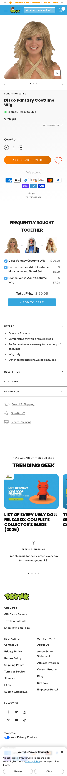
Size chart (11, 381)
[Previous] (5, 84)
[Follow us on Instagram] (24, 712)
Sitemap (9, 678)
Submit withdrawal (16, 691)
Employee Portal (47, 689)
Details (9, 326)
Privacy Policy (13, 651)
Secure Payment (21, 422)
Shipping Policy (14, 665)
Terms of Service (14, 671)
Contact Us (11, 645)
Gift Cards (10, 608)
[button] (61, 10)
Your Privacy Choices (23, 737)
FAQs (7, 685)
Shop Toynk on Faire (17, 628)
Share (31, 193)
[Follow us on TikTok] (24, 720)
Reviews (42, 683)
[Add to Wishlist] (59, 160)
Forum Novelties (15, 93)
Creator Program (47, 669)
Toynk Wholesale (15, 621)
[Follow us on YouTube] (16, 720)
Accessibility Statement (45, 654)
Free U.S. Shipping (23, 404)
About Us (43, 645)
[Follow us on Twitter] (16, 712)
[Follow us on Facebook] (8, 712)
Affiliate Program (48, 663)
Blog (40, 676)
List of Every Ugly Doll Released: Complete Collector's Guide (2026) (31, 522)
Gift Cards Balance (15, 614)
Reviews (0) (11, 391)
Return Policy (12, 658)
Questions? (18, 413)
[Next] (61, 84)
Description (12, 371)
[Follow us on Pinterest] (8, 720)
